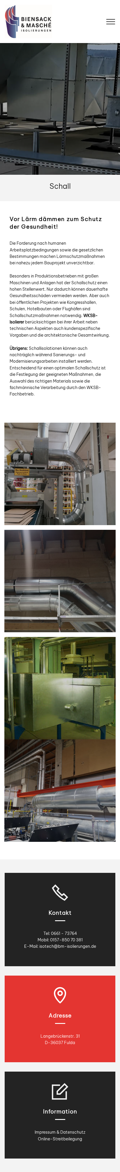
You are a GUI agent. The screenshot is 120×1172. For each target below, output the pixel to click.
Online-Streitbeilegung (60, 1139)
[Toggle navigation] (110, 22)
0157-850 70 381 (66, 940)
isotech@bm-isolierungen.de (67, 946)
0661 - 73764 (64, 933)
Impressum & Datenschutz (60, 1132)
